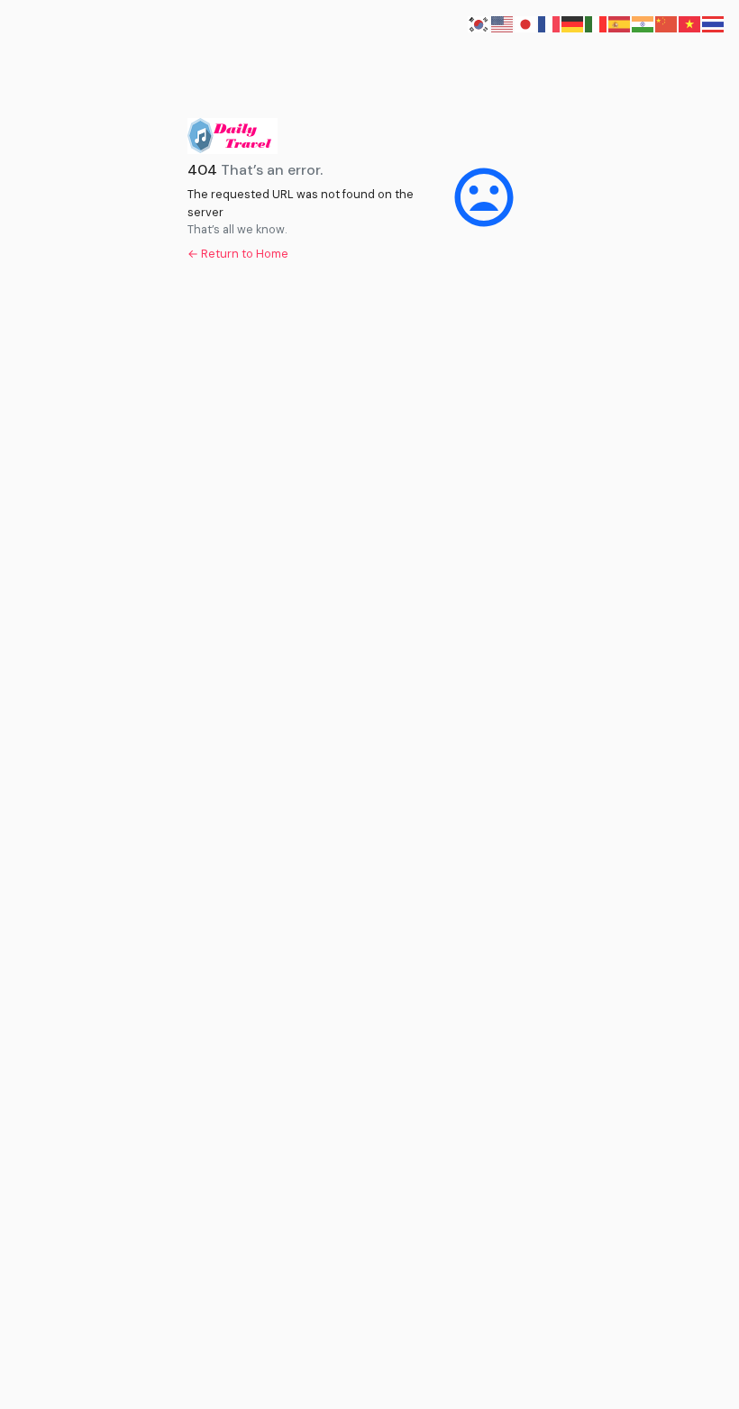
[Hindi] (643, 23)
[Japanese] (526, 23)
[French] (549, 23)
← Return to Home (237, 253)
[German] (573, 23)
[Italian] (596, 23)
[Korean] (479, 23)
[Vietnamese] (690, 23)
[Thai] (713, 23)
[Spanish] (620, 23)
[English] (503, 23)
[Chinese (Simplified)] (667, 23)
